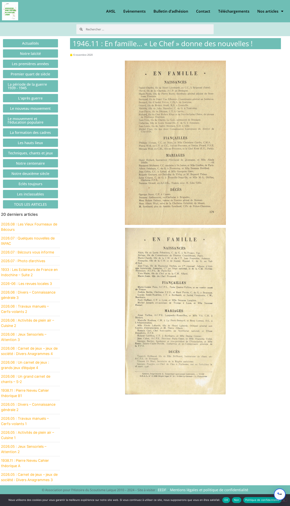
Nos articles (267, 11)
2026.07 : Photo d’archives (23, 261)
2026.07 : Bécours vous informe (27, 252)
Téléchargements (233, 11)
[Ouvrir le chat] (280, 494)
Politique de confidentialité (262, 499)
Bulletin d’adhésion (170, 11)
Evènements (134, 11)
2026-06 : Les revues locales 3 (26, 284)
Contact (203, 11)
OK (226, 499)
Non (236, 499)
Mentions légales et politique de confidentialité (209, 489)
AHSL (110, 11)
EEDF (162, 489)
